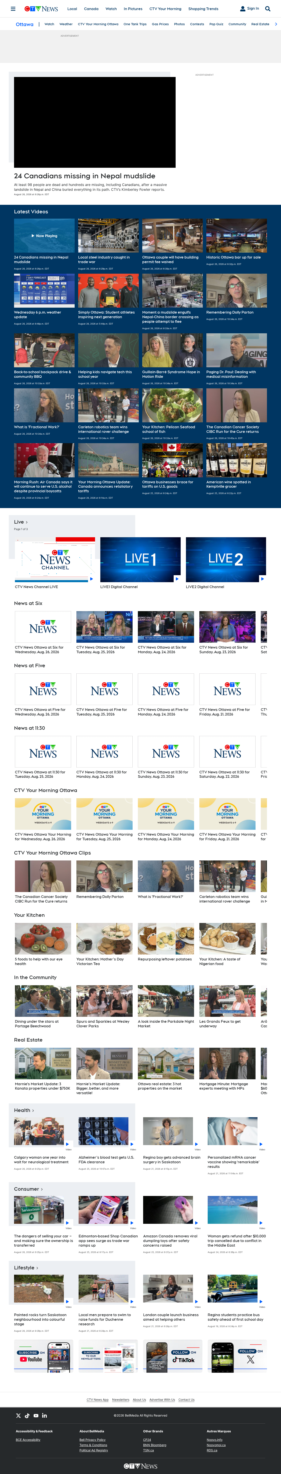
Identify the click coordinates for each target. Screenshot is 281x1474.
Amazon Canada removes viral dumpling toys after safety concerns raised (170, 1240)
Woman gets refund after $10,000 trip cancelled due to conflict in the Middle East (237, 1240)
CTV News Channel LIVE (36, 587)
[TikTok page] (27, 1415)
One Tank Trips (135, 24)
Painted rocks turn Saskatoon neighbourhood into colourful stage (40, 1319)
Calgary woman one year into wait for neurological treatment (41, 1159)
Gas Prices (160, 24)
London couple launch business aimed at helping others (171, 1317)
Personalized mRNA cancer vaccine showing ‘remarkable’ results (233, 1162)
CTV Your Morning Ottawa (98, 24)
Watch (111, 9)
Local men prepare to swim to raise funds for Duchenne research (105, 1319)
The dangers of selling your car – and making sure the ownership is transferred (43, 1240)
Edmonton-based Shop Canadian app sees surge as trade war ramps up (108, 1240)
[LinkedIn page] (44, 1415)
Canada (91, 9)
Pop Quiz (216, 24)
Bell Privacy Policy (92, 1440)
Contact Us (186, 1399)
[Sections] (13, 8)
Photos (179, 24)
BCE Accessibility (28, 1440)
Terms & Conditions (93, 1445)
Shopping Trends (203, 9)
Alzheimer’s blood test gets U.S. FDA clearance (106, 1159)
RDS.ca (212, 1450)
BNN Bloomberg (154, 1445)
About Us (139, 1399)
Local (72, 9)
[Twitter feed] (18, 1415)
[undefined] (43, 633)
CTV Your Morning (165, 9)
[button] (44, 244)
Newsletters (120, 1399)
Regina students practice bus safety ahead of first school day (235, 1317)
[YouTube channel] (36, 1415)
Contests (197, 24)
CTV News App (98, 1399)
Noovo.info (214, 1440)
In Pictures (133, 9)
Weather (66, 24)
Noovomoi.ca (216, 1445)
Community (237, 24)
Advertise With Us (162, 1399)
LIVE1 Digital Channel (119, 587)
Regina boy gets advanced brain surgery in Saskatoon (171, 1159)
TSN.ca (148, 1450)
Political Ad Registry (93, 1450)
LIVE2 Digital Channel (205, 587)
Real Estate (260, 24)
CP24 (147, 1440)
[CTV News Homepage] (41, 8)
